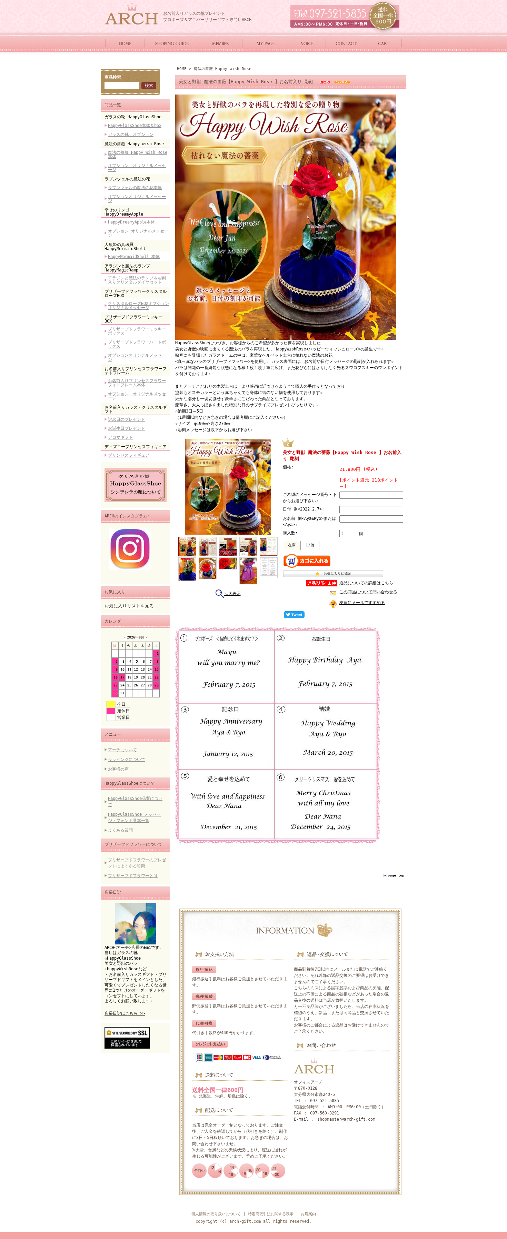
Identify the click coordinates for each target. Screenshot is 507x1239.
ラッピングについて (126, 759)
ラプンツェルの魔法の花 (127, 179)
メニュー (113, 734)
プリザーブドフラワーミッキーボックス (137, 331)
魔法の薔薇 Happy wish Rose (134, 143)
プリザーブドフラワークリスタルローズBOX (136, 293)
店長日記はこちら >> (125, 1013)
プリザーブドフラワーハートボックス (137, 344)
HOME (182, 69)
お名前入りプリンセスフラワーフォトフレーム (136, 370)
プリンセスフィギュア (128, 455)
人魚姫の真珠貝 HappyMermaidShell (125, 246)
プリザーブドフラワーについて (133, 844)
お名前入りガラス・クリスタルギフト (136, 409)
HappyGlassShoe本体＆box (134, 125)
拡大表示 (232, 593)
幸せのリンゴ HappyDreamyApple (124, 212)
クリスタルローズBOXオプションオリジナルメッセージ (138, 305)
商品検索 (113, 77)
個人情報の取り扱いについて (216, 1214)
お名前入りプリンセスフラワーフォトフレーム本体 (137, 382)
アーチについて (122, 749)
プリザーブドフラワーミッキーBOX (133, 319)
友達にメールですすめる (362, 602)
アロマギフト (120, 437)
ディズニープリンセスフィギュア (136, 446)
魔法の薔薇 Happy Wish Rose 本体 (137, 154)
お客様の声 (118, 769)
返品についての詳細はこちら (366, 583)
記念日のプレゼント (126, 419)
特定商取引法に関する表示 (271, 1214)
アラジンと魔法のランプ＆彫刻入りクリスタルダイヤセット (137, 280)
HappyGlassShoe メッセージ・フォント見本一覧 (134, 817)
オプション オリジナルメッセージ (137, 167)
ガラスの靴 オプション (130, 134)
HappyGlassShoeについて (130, 783)
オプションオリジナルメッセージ (137, 198)
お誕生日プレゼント (126, 428)
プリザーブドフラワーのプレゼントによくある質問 (137, 863)
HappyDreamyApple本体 (131, 222)
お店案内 (308, 1214)
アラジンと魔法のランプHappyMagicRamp (127, 268)
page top (396, 875)
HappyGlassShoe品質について (135, 801)
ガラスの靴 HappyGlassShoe (133, 117)
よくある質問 (120, 830)
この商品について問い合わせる (368, 591)
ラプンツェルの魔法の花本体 (135, 187)
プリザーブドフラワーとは (133, 875)
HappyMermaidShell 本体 (134, 256)
